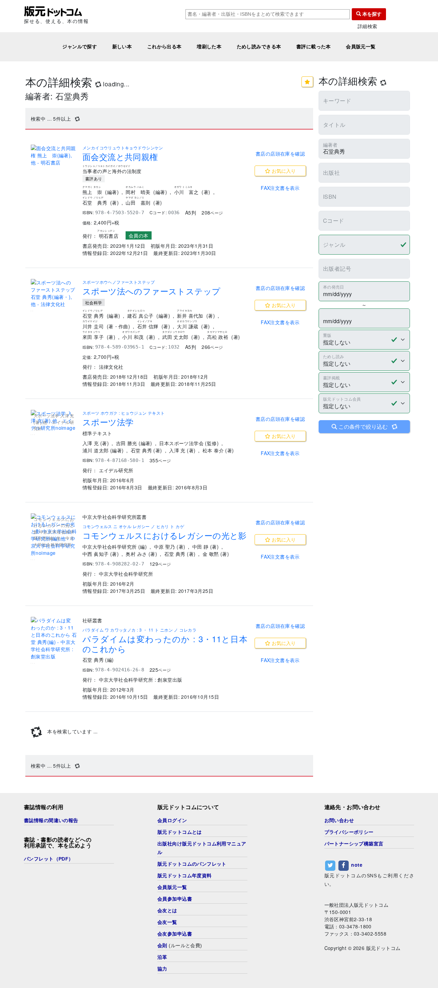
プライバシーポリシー (349, 832)
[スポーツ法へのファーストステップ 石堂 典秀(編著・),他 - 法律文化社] (54, 293)
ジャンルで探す (79, 46)
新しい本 (122, 46)
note (356, 865)
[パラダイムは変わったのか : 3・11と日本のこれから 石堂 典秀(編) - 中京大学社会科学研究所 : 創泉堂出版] (54, 638)
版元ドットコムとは (179, 832)
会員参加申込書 (174, 899)
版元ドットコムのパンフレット (192, 864)
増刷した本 (209, 46)
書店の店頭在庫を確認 (280, 153)
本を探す (371, 14)
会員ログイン (172, 820)
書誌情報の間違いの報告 (51, 820)
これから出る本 (164, 46)
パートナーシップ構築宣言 (354, 843)
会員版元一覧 (361, 46)
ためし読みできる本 (259, 46)
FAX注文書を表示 (280, 187)
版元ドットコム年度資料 (184, 875)
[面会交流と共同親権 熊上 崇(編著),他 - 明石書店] (54, 155)
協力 (162, 969)
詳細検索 (367, 26)
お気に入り (283, 170)
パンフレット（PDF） (49, 859)
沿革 (162, 957)
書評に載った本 (313, 46)
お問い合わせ (339, 820)
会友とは (167, 910)
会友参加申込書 (174, 934)
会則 (162, 945)
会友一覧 (167, 922)
